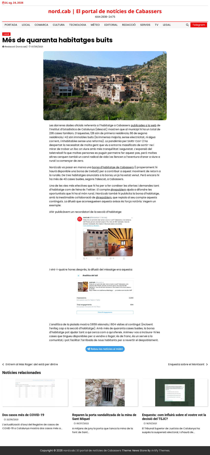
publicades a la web (143, 125)
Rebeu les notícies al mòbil (107, 349)
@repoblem (118, 189)
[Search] (187, 24)
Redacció (129, 25)
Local (26, 25)
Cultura (59, 25)
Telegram (198, 25)
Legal (167, 25)
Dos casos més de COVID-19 (23, 415)
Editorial (110, 25)
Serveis (145, 25)
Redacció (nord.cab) (16, 46)
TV (156, 25)
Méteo (95, 25)
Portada (11, 25)
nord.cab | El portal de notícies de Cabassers (105, 11)
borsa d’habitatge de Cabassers (113, 167)
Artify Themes (160, 450)
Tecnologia (77, 25)
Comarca (41, 25)
